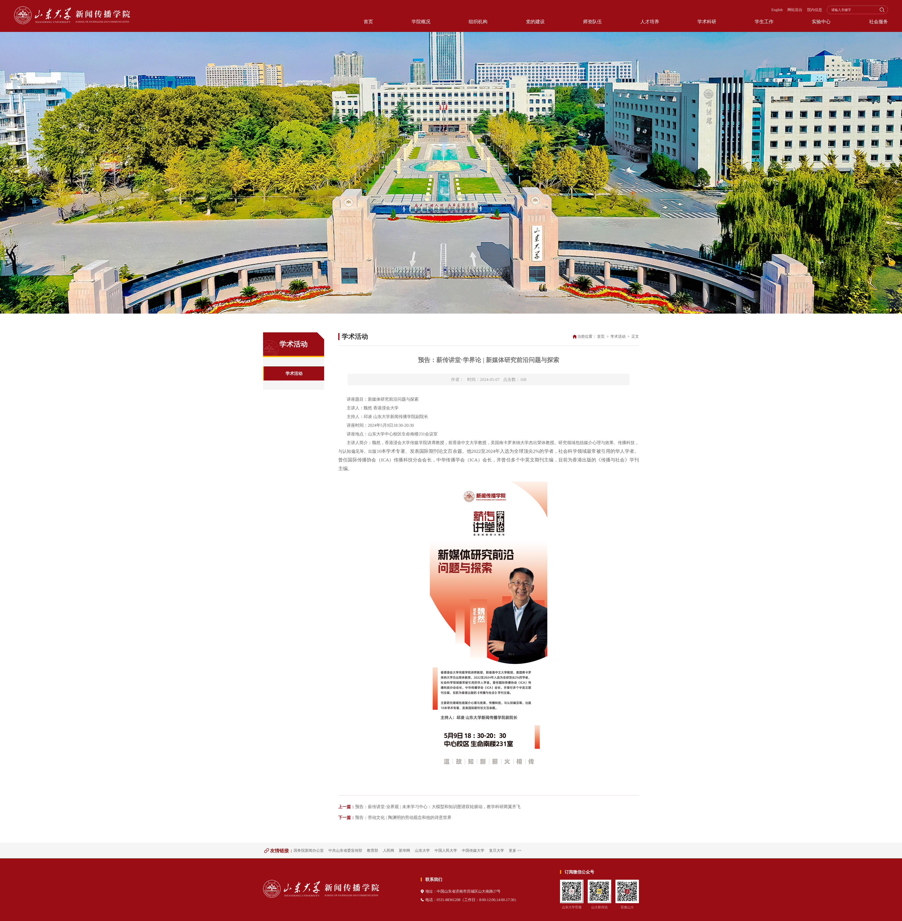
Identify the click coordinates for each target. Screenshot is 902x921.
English (777, 10)
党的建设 (535, 21)
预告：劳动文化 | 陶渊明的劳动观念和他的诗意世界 (394, 817)
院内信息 (814, 10)
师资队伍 (592, 21)
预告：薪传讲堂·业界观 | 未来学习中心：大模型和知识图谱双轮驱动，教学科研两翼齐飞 (429, 806)
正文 (635, 336)
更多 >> (515, 850)
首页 (368, 21)
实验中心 (821, 21)
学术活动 (294, 373)
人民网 (388, 850)
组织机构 (478, 21)
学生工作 (764, 21)
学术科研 (706, 21)
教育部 (372, 850)
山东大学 (422, 850)
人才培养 (649, 21)
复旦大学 (496, 850)
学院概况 (421, 21)
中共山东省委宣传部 (345, 850)
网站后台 (794, 10)
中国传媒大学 (473, 850)
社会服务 (878, 21)
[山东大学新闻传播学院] (72, 16)
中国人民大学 (446, 850)
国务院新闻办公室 (309, 850)
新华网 (404, 850)
